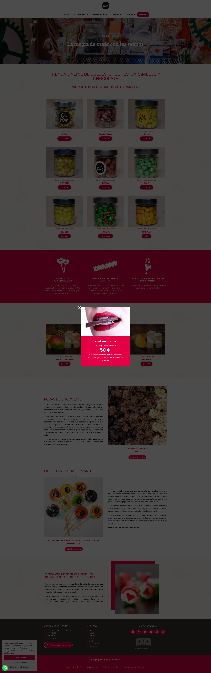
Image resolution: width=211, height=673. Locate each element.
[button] (79, 307)
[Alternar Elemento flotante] (5, 668)
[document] (105, 336)
